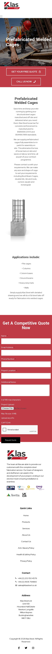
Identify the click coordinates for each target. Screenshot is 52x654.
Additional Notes (8, 382)
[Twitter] (26, 648)
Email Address (7, 347)
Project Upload (7, 404)
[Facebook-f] (19, 648)
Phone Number (8, 359)
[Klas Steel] (25, 5)
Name (4, 336)
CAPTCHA (6, 422)
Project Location (9, 370)
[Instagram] (33, 648)
